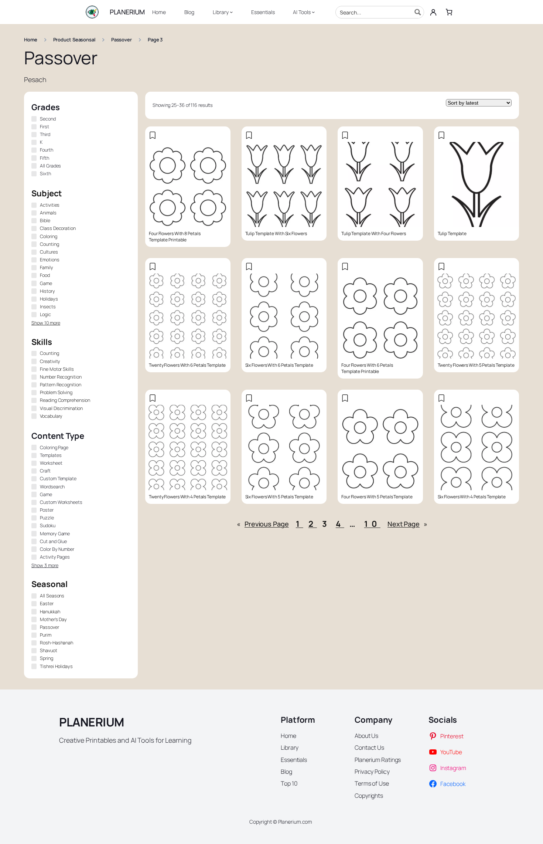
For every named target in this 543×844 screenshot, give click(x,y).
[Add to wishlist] (152, 135)
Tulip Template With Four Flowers (373, 234)
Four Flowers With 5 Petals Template (377, 497)
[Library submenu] (231, 11)
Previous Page (263, 523)
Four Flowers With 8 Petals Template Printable (174, 237)
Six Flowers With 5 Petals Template (279, 497)
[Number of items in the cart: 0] (449, 12)
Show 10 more (45, 323)
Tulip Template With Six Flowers (276, 234)
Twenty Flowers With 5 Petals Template (476, 365)
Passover (121, 39)
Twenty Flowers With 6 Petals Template (187, 365)
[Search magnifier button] (418, 12)
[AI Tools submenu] (313, 11)
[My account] (433, 12)
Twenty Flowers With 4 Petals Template (187, 497)
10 (372, 523)
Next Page (407, 523)
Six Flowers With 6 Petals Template (279, 365)
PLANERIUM (127, 11)
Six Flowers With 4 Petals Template (472, 497)
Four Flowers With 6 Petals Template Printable (367, 368)
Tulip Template (452, 234)
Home (30, 39)
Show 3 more (44, 565)
